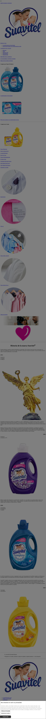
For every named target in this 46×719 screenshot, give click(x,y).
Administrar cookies (5, 713)
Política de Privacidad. (5, 710)
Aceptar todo (5, 716)
